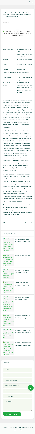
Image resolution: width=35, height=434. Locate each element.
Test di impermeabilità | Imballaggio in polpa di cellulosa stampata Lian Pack (22, 284)
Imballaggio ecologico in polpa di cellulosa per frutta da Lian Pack (23, 331)
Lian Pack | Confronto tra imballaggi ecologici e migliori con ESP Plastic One (23, 317)
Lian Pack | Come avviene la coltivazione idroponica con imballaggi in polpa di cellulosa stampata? (23, 344)
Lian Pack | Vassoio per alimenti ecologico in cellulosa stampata (22, 271)
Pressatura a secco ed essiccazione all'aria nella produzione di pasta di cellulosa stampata (22, 240)
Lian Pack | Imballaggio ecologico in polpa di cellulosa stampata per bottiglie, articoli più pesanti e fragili (23, 298)
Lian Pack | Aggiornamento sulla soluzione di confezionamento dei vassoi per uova (23, 257)
